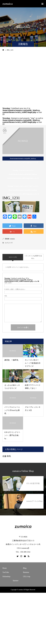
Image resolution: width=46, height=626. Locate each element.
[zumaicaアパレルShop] (23, 495)
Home (4, 568)
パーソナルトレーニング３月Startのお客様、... (12, 410)
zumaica (7, 3)
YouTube (5, 572)
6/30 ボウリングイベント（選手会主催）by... (12, 435)
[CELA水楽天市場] (23, 477)
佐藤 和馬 (6, 456)
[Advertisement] (23, 77)
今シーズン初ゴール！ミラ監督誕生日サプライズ (32, 363)
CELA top (26, 576)
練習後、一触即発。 (12, 360)
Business (26, 572)
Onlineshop (6, 576)
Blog (24, 568)
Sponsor (15, 580)
